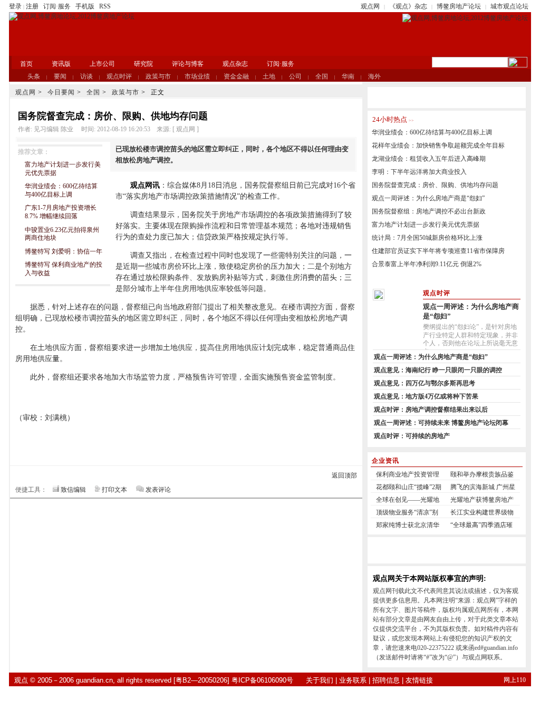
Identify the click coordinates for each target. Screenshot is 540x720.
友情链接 (419, 680)
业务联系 (353, 680)
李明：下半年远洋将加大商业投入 (419, 172)
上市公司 (102, 63)
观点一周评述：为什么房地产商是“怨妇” (428, 198)
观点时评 (119, 76)
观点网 (370, 6)
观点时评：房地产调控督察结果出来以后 (431, 409)
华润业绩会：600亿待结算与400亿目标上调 (61, 190)
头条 (33, 76)
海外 (374, 76)
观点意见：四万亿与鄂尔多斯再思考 (424, 383)
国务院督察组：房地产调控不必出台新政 (429, 211)
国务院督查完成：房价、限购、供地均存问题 (435, 185)
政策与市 (158, 76)
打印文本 (114, 489)
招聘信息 (386, 680)
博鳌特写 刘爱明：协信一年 (63, 251)
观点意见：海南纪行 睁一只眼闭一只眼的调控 (438, 370)
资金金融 (236, 76)
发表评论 (158, 489)
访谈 (86, 76)
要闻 (60, 76)
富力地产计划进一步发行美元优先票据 (425, 224)
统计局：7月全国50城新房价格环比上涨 (427, 237)
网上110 (515, 680)
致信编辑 (73, 489)
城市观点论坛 (509, 6)
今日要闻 (61, 92)
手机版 (84, 6)
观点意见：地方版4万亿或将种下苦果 (426, 396)
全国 (321, 76)
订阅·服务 (57, 6)
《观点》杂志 (408, 6)
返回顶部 (344, 475)
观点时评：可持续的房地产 (412, 436)
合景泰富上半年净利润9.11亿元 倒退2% (426, 264)
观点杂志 (235, 63)
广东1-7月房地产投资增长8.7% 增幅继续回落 (61, 212)
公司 (295, 76)
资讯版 (61, 63)
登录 (15, 6)
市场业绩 (197, 76)
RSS (105, 6)
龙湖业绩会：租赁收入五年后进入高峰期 (429, 158)
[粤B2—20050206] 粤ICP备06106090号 (233, 680)
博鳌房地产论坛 (459, 6)
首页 (26, 63)
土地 (269, 76)
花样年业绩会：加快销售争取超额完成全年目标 (438, 145)
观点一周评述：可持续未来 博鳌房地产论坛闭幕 (441, 422)
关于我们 (319, 680)
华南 (348, 76)
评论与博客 (188, 63)
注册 (32, 6)
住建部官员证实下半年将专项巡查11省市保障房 (438, 251)
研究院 (143, 63)
